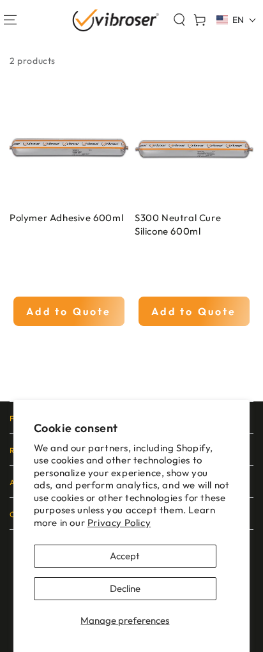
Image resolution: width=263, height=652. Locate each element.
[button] (179, 20)
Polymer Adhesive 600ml (66, 218)
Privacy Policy (119, 522)
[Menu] (10, 20)
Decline (125, 588)
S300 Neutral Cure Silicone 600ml (178, 224)
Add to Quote (68, 311)
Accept (125, 556)
